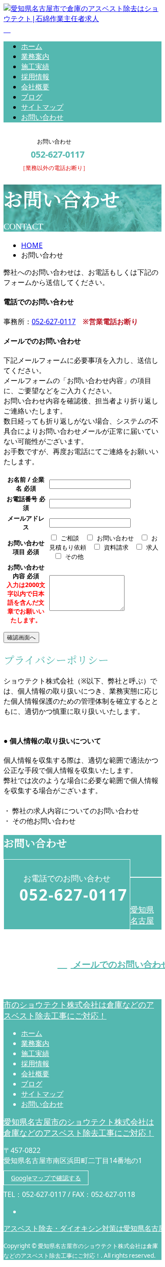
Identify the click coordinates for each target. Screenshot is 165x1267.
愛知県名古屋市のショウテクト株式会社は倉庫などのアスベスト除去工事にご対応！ (79, 1127)
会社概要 (35, 87)
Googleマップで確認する (46, 1178)
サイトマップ (42, 107)
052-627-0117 (54, 321)
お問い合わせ (42, 117)
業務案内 (35, 56)
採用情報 (35, 76)
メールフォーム (34, 176)
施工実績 (35, 66)
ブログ (31, 97)
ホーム (31, 46)
